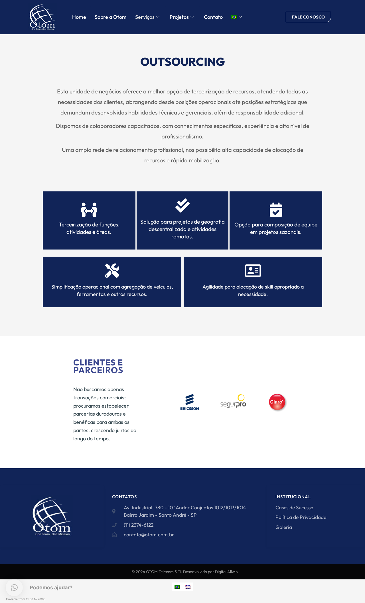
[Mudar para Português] (177, 586)
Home (79, 17)
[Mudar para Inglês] (187, 586)
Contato (213, 17)
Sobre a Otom (111, 17)
